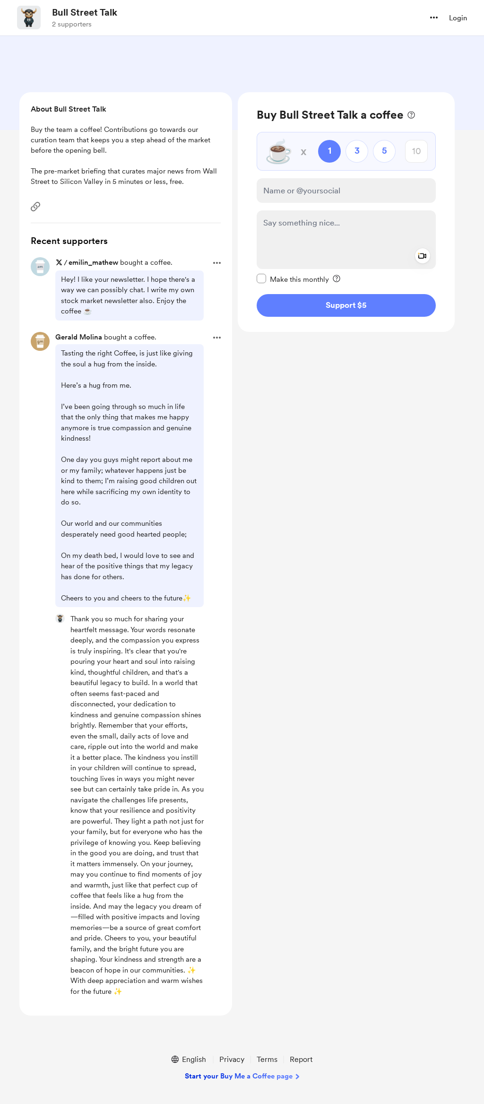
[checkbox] (293, 279)
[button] (433, 17)
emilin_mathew (93, 262)
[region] (346, 212)
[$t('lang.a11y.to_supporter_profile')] (60, 618)
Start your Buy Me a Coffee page (239, 1076)
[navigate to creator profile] (29, 17)
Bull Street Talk (84, 12)
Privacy (231, 1059)
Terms (267, 1059)
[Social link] (35, 206)
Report (301, 1059)
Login (458, 18)
